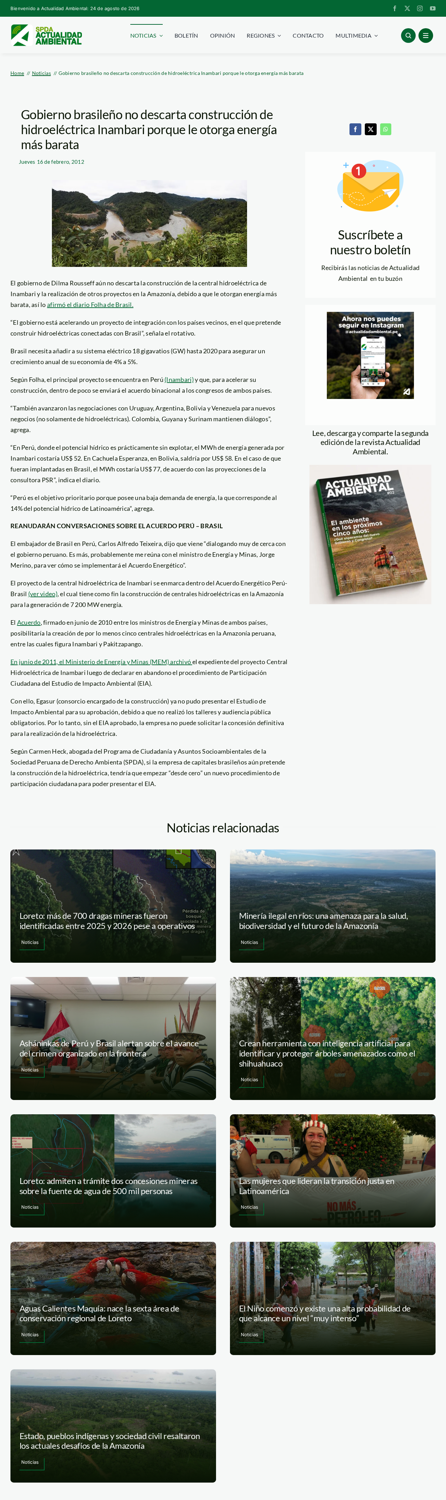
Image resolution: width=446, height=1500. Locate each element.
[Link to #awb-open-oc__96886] (408, 35)
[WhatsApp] (385, 129)
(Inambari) (179, 379)
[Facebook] (355, 129)
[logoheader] (46, 27)
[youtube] (433, 8)
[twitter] (407, 8)
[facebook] (395, 8)
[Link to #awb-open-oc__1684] (425, 35)
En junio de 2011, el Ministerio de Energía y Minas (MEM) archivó (101, 662)
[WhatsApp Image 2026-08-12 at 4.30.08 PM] (370, 468)
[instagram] (420, 8)
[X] (370, 129)
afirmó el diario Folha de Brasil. (90, 304)
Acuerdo (29, 622)
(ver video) (42, 594)
